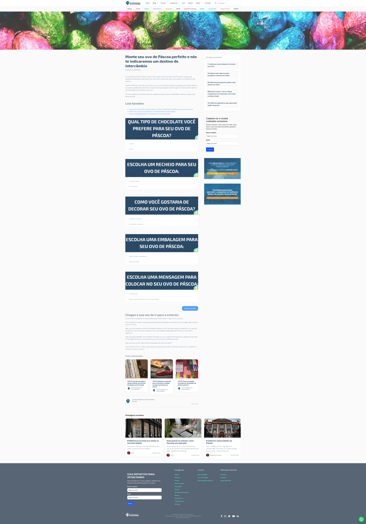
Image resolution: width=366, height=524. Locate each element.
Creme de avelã (134, 181)
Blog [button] (154, 3)
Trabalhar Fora (179, 501)
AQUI (147, 343)
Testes (177, 489)
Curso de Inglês (203, 477)
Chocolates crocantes (136, 224)
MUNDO (202, 8)
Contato (208, 3)
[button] (157, 3)
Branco (131, 149)
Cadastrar (210, 149)
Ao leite (131, 144)
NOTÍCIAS (236, 8)
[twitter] (229, 516)
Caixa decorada (134, 262)
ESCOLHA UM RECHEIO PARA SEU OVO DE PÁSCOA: (161, 167)
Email (208, 140)
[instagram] (225, 516)
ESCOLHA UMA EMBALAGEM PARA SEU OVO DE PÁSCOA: (162, 243)
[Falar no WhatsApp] (361, 519)
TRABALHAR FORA (225, 8)
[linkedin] (238, 516)
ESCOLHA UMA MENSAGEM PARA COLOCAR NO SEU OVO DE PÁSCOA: (161, 280)
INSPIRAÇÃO (169, 8)
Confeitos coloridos (135, 219)
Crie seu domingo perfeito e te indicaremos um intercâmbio (150, 114)
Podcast (223, 477)
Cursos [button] (163, 3)
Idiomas (177, 477)
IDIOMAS (138, 8)
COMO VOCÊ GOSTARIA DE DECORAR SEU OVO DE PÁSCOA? (161, 205)
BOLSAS (129, 8)
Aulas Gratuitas (226, 480)
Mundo (177, 495)
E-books (223, 474)
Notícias (177, 504)
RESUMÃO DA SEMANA (190, 8)
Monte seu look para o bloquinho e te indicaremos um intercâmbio (152, 112)
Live (183, 3)
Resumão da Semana (182, 492)
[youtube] (233, 516)
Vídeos (190, 3)
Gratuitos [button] (173, 3)
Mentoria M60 (202, 474)
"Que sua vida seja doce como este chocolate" (144, 299)
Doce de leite (133, 186)
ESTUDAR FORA (212, 8)
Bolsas (177, 474)
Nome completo (211, 132)
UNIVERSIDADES (157, 8)
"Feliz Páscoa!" (133, 294)
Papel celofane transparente (138, 256)
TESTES (178, 8)
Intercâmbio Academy (205, 480)
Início (148, 3)
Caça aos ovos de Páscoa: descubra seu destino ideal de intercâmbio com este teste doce (161, 109)
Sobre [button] (198, 3)
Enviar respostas (190, 308)
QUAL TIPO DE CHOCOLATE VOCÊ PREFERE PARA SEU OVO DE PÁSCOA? (161, 128)
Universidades (179, 483)
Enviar (130, 503)
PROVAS (146, 8)
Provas (177, 480)
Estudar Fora (179, 498)
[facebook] (221, 516)
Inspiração (178, 486)
